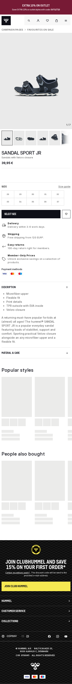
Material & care (11, 352)
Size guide (64, 186)
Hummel (7, 600)
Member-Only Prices (21, 255)
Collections (10, 621)
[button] (38, 20)
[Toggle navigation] (29, 20)
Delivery (13, 223)
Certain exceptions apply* (17, 572)
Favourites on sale (40, 29)
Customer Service (14, 611)
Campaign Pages (12, 29)
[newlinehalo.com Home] (6, 20)
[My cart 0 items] (56, 20)
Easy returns (16, 244)
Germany (12, 636)
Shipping (13, 234)
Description (9, 287)
